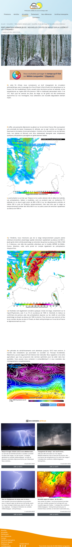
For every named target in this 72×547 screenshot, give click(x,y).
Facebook (45, 405)
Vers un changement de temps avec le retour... (16, 499)
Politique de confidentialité (6, 545)
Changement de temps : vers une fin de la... (51, 451)
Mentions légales (6, 542)
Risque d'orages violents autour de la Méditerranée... (18, 451)
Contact (3, 538)
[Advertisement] (36, 112)
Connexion (36, 17)
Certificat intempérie (61, 14)
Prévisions (7, 14)
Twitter (53, 405)
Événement (35, 14)
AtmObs (16, 14)
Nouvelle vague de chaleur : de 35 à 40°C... (50, 499)
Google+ (61, 405)
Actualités (25, 14)
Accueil (3, 24)
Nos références (46, 14)
